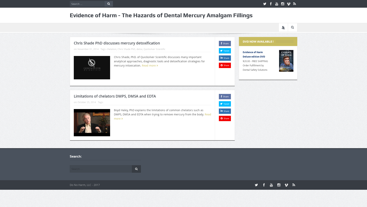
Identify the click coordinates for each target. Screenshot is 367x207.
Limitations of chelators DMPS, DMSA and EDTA (115, 96)
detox (139, 49)
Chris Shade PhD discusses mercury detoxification (117, 43)
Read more (149, 65)
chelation (111, 49)
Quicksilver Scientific (154, 49)
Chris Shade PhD (126, 49)
